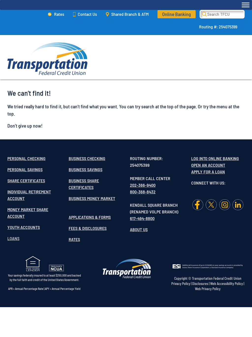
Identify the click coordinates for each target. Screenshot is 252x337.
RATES (74, 239)
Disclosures (200, 283)
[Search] (207, 14)
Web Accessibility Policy (226, 283)
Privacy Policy (180, 283)
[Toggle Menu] (246, 4)
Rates (59, 14)
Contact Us (87, 14)
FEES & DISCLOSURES (88, 228)
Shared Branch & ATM (130, 14)
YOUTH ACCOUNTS (23, 227)
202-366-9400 (143, 185)
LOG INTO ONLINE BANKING (215, 158)
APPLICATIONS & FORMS (90, 217)
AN (205, 165)
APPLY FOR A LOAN (208, 171)
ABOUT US (139, 229)
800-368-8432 (143, 191)
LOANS (13, 238)
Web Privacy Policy (207, 289)
